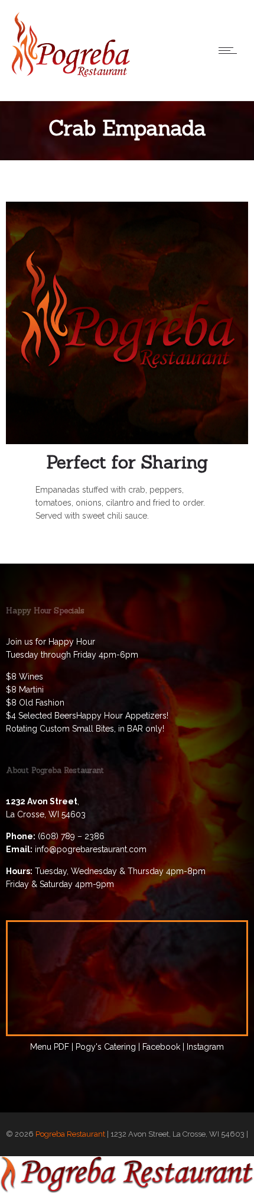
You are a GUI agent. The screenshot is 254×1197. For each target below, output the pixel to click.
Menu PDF (49, 1047)
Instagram (205, 1047)
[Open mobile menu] (230, 50)
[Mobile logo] (127, 1190)
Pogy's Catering (106, 1047)
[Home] (71, 74)
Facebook (161, 1047)
